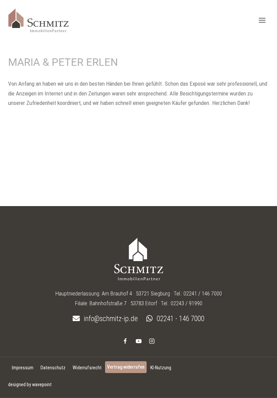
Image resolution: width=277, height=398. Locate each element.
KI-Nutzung (160, 367)
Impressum (22, 367)
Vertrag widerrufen (126, 367)
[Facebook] (125, 341)
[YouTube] (138, 341)
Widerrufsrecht (87, 367)
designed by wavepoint (30, 384)
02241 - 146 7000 (179, 318)
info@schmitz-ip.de (110, 318)
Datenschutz (53, 367)
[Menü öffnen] (262, 20)
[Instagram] (151, 341)
